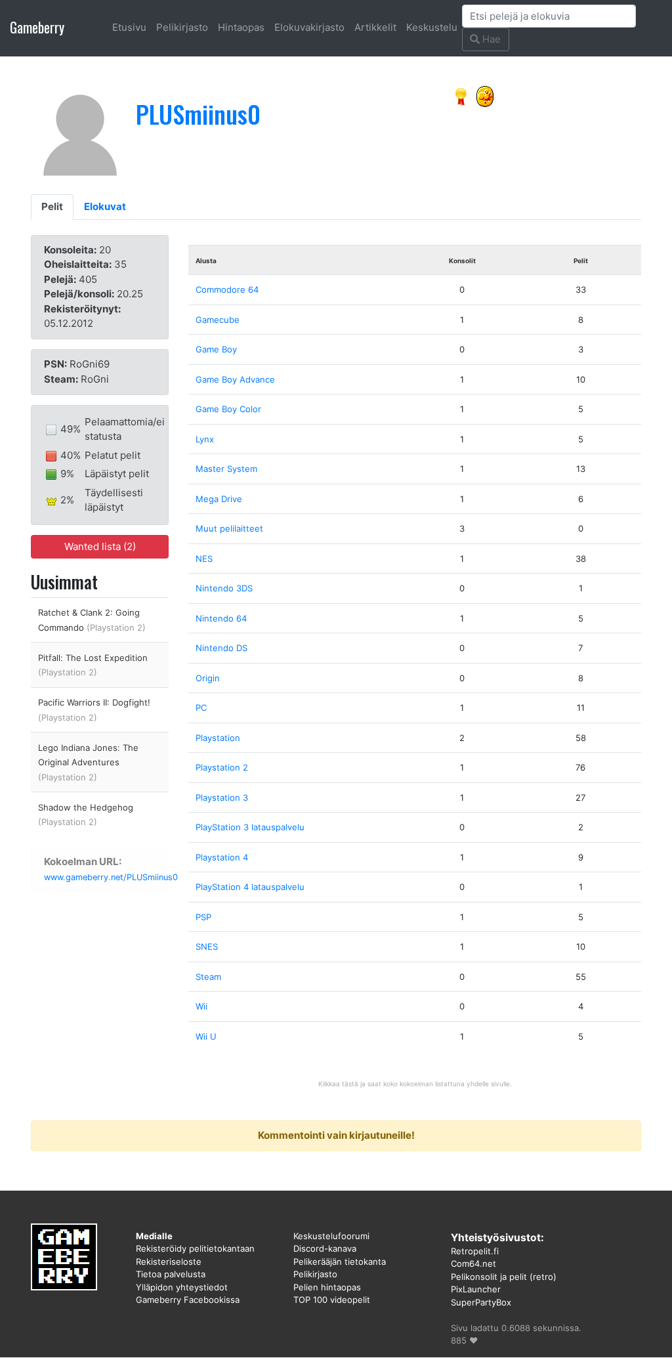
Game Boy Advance (235, 379)
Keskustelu (431, 27)
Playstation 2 (222, 767)
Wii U (206, 1036)
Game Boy (216, 349)
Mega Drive (219, 499)
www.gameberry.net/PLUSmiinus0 (111, 877)
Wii (201, 1006)
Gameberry (37, 27)
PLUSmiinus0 (198, 113)
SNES (207, 946)
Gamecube (218, 319)
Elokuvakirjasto (309, 27)
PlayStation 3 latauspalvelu (250, 827)
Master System (226, 468)
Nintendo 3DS (224, 588)
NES (204, 558)
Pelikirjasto (182, 27)
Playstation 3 (222, 797)
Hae (490, 39)
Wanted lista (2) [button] (100, 546)
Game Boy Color (228, 409)
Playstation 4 (222, 857)
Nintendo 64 (221, 618)
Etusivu (129, 27)
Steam (208, 976)
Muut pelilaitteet (229, 528)
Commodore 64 (227, 289)
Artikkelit (375, 27)
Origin (208, 678)
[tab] (52, 207)
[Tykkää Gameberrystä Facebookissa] (461, 95)
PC (201, 707)
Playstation (218, 737)
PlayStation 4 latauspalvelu (250, 886)
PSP (203, 917)
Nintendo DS (221, 648)
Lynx (205, 439)
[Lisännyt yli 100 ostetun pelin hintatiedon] (484, 95)
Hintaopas (241, 27)
